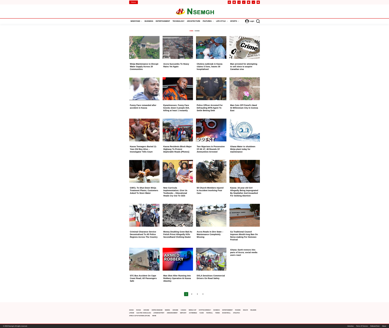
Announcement (172, 313)
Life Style (221, 21)
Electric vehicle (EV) (144, 313)
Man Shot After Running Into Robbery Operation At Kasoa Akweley (177, 278)
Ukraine (146, 310)
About (384, 326)
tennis (217, 313)
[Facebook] (229, 2)
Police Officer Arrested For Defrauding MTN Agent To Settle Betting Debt (210, 108)
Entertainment (163, 21)
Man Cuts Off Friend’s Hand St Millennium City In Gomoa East (244, 108)
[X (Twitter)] (234, 2)
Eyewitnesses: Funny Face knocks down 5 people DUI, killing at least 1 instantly (176, 108)
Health (245, 310)
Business (149, 21)
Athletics (236, 313)
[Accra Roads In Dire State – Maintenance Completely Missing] (211, 215)
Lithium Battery (158, 313)
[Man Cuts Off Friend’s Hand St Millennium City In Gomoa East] (244, 88)
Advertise (350, 326)
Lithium (131, 313)
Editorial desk (375, 326)
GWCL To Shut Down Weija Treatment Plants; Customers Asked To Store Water (144, 190)
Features (207, 21)
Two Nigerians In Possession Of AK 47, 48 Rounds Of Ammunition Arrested (211, 149)
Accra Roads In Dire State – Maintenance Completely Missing (210, 234)
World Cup (192, 310)
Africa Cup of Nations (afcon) (139, 315)
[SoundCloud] (253, 2)
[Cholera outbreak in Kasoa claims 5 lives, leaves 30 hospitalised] (211, 47)
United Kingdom (157, 310)
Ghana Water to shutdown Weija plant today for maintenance (242, 149)
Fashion (237, 310)
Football (209, 313)
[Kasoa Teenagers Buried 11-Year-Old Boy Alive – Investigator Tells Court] (144, 130)
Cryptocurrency (205, 310)
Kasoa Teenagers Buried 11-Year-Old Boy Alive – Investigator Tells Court (143, 149)
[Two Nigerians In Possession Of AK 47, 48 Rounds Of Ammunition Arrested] (211, 130)
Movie (154, 315)
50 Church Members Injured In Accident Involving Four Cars (210, 190)
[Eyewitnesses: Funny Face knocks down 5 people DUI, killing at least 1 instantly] (178, 88)
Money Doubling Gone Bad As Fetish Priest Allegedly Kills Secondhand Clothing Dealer (177, 234)
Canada (183, 310)
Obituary (183, 313)
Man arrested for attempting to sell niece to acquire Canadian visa (243, 66)
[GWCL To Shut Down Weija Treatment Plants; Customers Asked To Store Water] (144, 171)
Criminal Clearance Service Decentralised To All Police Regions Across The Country (144, 234)
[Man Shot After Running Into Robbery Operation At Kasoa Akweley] (178, 259)
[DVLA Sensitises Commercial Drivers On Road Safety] (211, 259)
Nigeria (167, 310)
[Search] (258, 21)
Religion (253, 310)
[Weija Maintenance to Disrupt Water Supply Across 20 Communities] (144, 47)
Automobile (193, 313)
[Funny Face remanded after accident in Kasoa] (144, 88)
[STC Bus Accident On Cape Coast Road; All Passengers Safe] (144, 259)
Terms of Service (362, 326)
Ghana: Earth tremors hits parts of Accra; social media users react (243, 252)
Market (133, 2)
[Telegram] (239, 2)
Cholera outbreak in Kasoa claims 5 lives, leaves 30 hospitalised (209, 66)
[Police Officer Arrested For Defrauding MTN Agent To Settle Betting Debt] (211, 88)
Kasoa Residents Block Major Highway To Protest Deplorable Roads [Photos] (177, 149)
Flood (202, 313)
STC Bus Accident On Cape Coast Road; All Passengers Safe (143, 278)
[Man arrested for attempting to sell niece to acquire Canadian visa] (244, 47)
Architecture (193, 21)
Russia (138, 310)
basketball (226, 313)
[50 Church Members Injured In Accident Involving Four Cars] (211, 171)
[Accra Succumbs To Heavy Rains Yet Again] (178, 47)
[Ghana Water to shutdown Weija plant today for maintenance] (244, 130)
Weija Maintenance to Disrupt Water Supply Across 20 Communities (144, 66)
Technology (178, 21)
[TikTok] (243, 2)
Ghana (131, 310)
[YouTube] (258, 2)
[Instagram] (248, 2)
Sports (233, 21)
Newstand (135, 21)
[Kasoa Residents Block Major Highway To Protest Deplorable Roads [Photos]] (178, 130)
